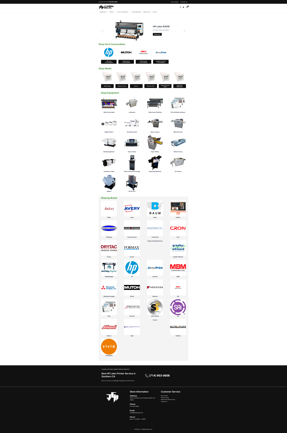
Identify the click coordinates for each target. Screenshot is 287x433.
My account (164, 395)
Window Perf (150, 86)
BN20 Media (107, 86)
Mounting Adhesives (180, 86)
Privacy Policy (165, 397)
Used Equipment (136, 12)
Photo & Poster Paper (165, 86)
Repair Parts (146, 12)
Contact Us (184, 2)
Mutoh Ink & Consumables (126, 61)
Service (155, 12)
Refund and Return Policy (168, 399)
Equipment (103, 12)
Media (111, 12)
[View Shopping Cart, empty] (187, 7)
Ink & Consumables (122, 12)
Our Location (174, 2)
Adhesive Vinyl (122, 86)
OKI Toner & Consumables (143, 61)
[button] (180, 7)
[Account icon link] (183, 7)
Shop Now (110, 34)
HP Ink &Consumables (109, 61)
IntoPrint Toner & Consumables (161, 61)
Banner (136, 86)
